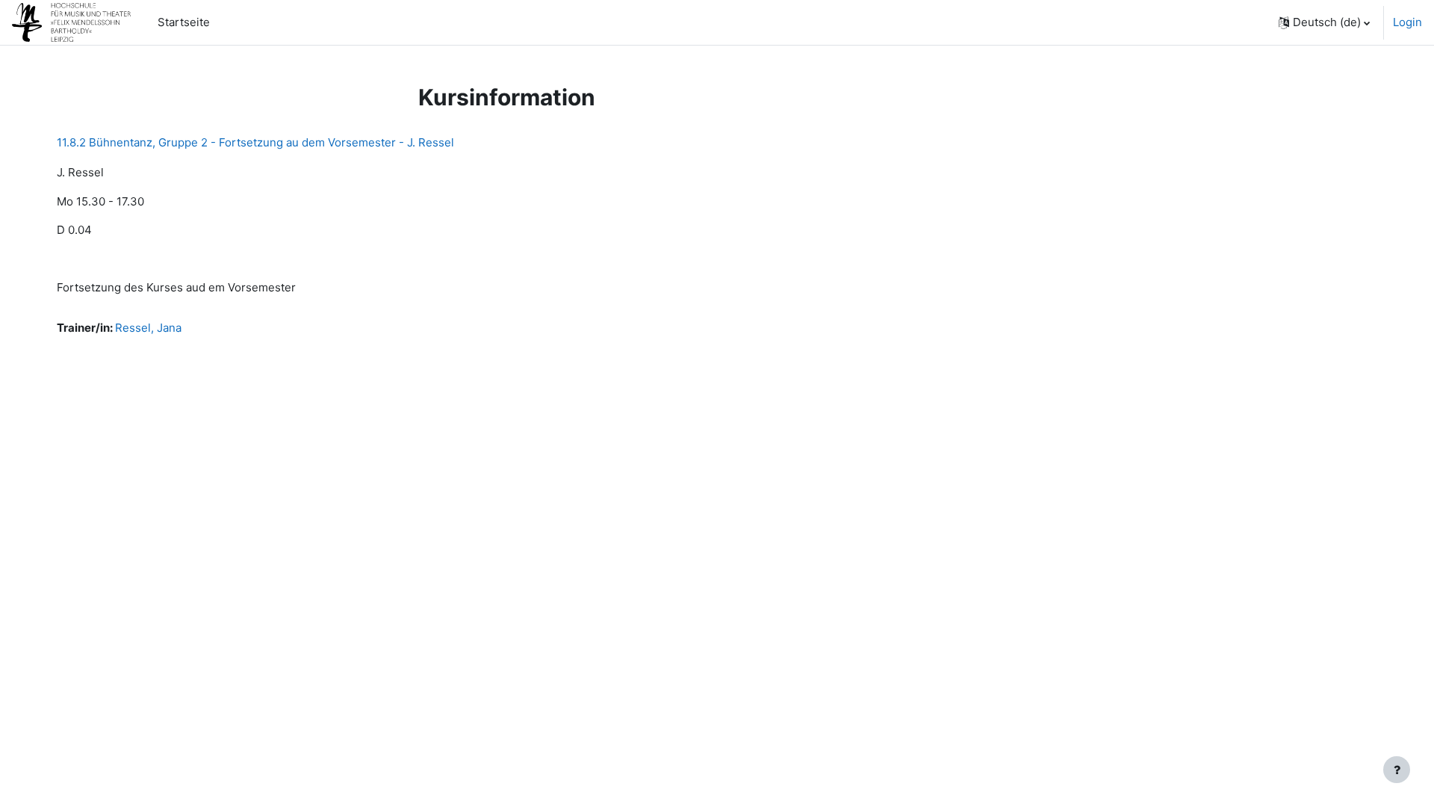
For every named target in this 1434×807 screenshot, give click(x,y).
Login (1407, 22)
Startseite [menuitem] (184, 22)
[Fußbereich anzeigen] (1396, 769)
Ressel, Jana (148, 328)
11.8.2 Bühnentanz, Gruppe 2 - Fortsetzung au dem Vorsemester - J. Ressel (255, 142)
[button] (1324, 22)
